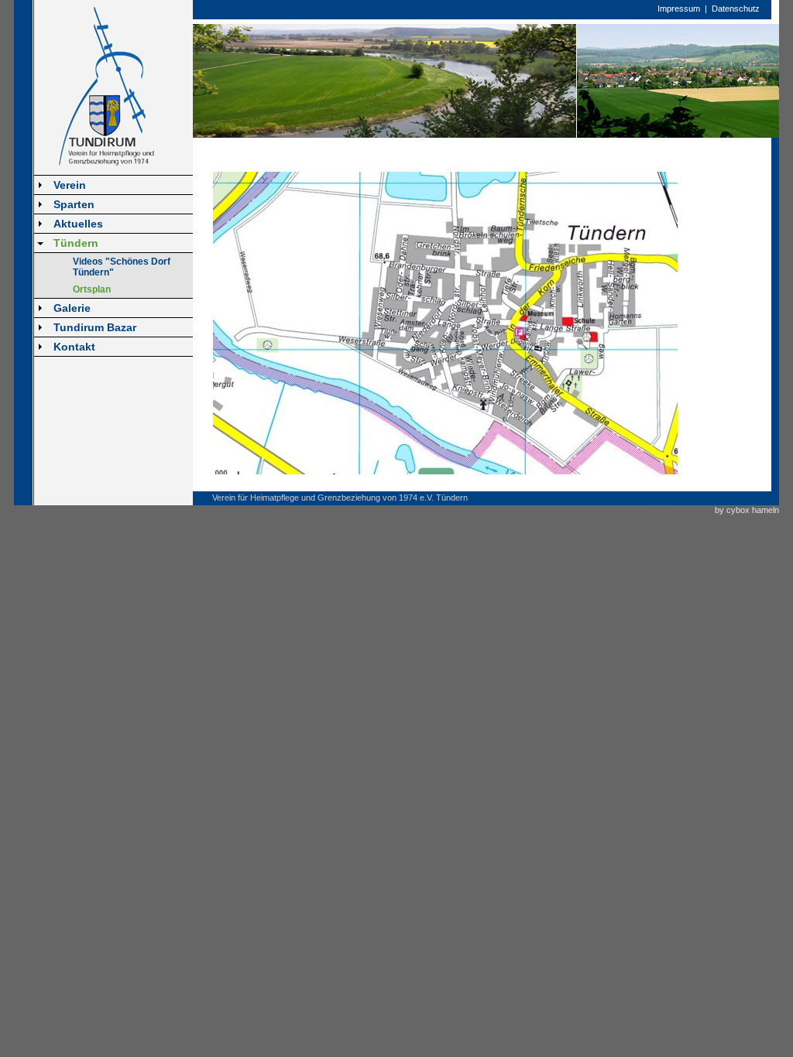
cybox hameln (752, 510)
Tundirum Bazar (94, 327)
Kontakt (74, 346)
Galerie (72, 308)
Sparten (73, 204)
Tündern (75, 243)
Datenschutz (736, 8)
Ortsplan (92, 289)
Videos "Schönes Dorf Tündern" (121, 267)
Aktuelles (78, 223)
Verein (69, 185)
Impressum (678, 8)
